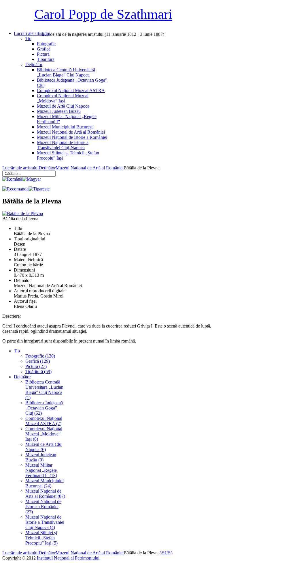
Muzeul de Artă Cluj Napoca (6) (44, 447)
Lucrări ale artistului (20, 167)
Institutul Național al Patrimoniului (68, 557)
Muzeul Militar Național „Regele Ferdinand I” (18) (41, 470)
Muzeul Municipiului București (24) (44, 483)
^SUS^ (166, 552)
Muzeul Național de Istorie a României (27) (43, 506)
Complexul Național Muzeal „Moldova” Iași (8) (43, 434)
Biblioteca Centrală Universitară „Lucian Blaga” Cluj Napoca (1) (44, 389)
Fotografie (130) (40, 355)
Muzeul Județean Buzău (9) (40, 457)
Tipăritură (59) (38, 371)
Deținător (47, 167)
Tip (17, 350)
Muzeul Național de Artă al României (90, 167)
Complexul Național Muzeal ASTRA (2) (43, 421)
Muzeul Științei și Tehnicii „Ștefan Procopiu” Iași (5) (41, 537)
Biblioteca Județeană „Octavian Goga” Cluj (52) (44, 408)
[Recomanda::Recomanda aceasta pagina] (15, 188)
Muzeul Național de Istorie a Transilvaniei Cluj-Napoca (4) (44, 522)
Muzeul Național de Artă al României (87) (45, 494)
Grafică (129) (37, 361)
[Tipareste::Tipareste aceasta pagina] (39, 188)
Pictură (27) (36, 366)
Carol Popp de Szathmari (103, 14)
